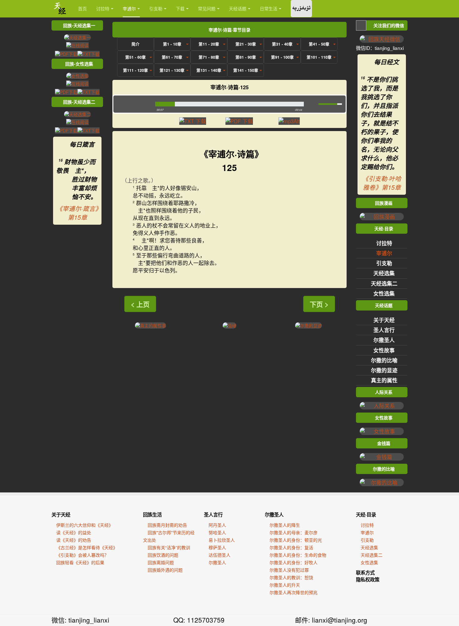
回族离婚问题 (161, 562)
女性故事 (384, 350)
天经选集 (384, 273)
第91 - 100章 (282, 57)
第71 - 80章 (209, 57)
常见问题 (206, 8)
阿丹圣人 (217, 525)
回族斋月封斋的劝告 (167, 525)
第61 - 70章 (172, 57)
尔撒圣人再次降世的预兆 (293, 592)
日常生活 (268, 8)
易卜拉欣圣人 (222, 540)
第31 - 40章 (282, 44)
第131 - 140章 (208, 70)
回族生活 (152, 514)
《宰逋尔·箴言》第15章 (77, 213)
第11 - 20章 (209, 44)
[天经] (60, 8)
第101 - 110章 (319, 57)
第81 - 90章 (245, 57)
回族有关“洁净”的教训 (169, 547)
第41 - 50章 (319, 44)
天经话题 (237, 8)
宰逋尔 (129, 8)
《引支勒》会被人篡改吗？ (82, 555)
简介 (135, 44)
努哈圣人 (217, 532)
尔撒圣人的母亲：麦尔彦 (293, 532)
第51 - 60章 (135, 57)
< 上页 (140, 304)
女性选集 (384, 293)
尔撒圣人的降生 (284, 525)
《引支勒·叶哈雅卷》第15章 (381, 183)
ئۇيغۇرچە (301, 8)
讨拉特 (102, 8)
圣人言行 (384, 330)
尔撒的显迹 (384, 370)
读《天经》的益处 (73, 532)
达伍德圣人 (219, 555)
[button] (132, 104)
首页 (82, 8)
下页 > (319, 304)
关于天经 (384, 320)
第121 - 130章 (172, 70)
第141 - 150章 (245, 70)
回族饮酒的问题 (163, 555)
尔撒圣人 (384, 340)
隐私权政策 (367, 579)
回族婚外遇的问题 (165, 570)
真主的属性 (384, 380)
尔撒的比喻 (384, 360)
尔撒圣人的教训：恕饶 (291, 577)
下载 (180, 8)
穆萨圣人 (217, 547)
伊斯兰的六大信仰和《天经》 (84, 525)
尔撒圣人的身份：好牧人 (293, 562)
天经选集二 (384, 283)
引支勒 (155, 8)
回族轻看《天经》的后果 (80, 562)
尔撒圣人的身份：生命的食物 (297, 555)
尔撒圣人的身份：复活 (291, 547)
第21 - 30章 (245, 44)
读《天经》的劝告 (73, 540)
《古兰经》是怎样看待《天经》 (86, 547)
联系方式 (365, 572)
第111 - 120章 (135, 70)
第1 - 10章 (172, 44)
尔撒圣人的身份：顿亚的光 (295, 540)
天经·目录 (366, 514)
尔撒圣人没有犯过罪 (289, 570)
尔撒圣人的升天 (284, 585)
